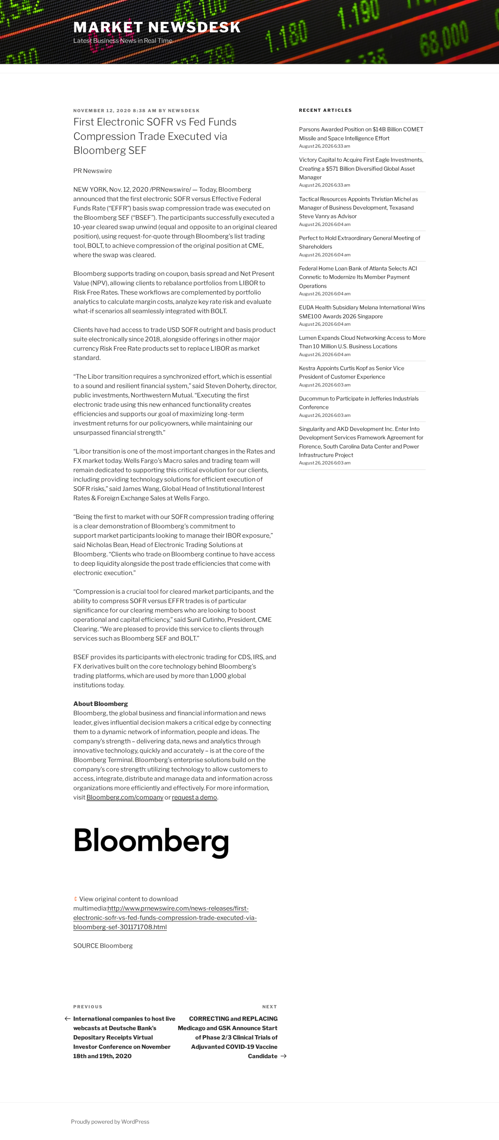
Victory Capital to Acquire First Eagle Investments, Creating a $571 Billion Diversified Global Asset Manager (361, 168)
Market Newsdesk (157, 27)
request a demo (194, 797)
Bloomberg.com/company (125, 797)
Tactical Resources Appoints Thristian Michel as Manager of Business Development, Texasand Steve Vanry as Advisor (358, 208)
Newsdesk (184, 110)
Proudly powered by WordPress (110, 1121)
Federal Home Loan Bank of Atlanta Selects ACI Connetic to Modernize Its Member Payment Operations (358, 277)
